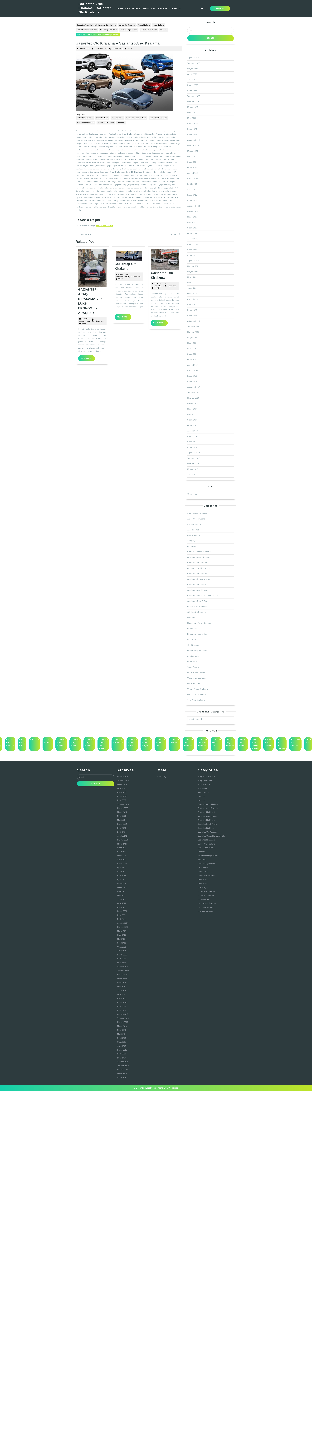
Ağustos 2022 (193, 206)
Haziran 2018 (193, 464)
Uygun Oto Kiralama (196, 694)
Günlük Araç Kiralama (129, 30)
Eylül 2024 (192, 134)
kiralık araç (192, 629)
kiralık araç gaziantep (197, 634)
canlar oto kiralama (10, 742)
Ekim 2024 (192, 129)
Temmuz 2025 (193, 96)
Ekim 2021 (192, 250)
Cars (127, 8)
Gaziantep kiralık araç (197, 574)
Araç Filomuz (193, 530)
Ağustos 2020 (193, 321)
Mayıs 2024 (192, 151)
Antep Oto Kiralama (127, 25)
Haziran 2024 (193, 145)
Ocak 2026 (192, 74)
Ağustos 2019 (193, 387)
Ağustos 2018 (193, 453)
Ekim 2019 (192, 376)
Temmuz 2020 (193, 327)
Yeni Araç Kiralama (196, 700)
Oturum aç (192, 494)
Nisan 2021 (192, 277)
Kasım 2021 (192, 244)
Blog (153, 8)
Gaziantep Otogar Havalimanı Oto (202, 596)
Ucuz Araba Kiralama (197, 672)
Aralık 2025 (192, 80)
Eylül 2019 (192, 381)
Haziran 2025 (193, 102)
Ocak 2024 (192, 167)
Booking (136, 8)
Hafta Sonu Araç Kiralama (281, 744)
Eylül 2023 (192, 184)
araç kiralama (159, 25)
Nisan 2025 (192, 113)
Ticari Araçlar (193, 667)
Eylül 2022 (192, 200)
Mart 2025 (191, 118)
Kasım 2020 (192, 305)
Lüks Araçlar (193, 639)
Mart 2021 (191, 283)
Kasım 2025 (192, 85)
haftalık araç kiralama (268, 742)
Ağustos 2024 (193, 140)
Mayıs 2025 (192, 107)
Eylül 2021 (192, 255)
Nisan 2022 (192, 217)
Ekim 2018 (192, 442)
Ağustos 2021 (193, 261)
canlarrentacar (100, 49)
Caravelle (34, 740)
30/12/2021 (159, 284)
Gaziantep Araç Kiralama (198, 557)
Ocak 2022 (192, 233)
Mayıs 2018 (192, 469)
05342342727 (222, 8)
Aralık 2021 (192, 239)
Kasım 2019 (192, 370)
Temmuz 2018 (193, 458)
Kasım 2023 (192, 178)
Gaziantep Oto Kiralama (198, 590)
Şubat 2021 (192, 288)
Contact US (175, 8)
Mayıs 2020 (192, 337)
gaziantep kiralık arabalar (198, 568)
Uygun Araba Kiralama (197, 689)
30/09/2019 (84, 49)
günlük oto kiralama (243, 742)
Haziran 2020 (193, 332)
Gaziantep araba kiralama (87, 30)
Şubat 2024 (192, 162)
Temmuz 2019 (193, 392)
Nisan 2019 (192, 409)
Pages (146, 8)
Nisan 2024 (192, 156)
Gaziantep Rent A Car (108, 30)
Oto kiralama (193, 645)
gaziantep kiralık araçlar (146, 742)
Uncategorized (193, 683)
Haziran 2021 (193, 266)
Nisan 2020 (192, 343)
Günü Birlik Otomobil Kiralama (255, 744)
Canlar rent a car (22, 742)
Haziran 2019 (193, 398)
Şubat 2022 (192, 228)
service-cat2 (193, 661)
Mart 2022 (191, 222)
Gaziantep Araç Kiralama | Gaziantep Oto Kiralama (95, 8)
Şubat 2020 (192, 354)
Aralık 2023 (192, 173)
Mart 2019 (191, 414)
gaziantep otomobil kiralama (202, 742)
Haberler (163, 30)
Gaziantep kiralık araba (198, 563)
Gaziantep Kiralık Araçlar (198, 579)
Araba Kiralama (144, 25)
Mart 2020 (191, 348)
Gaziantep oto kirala (174, 741)
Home (120, 8)
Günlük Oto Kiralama (149, 30)
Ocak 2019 (192, 425)
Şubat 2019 (192, 420)
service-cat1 (193, 656)
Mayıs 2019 (192, 403)
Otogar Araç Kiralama (197, 650)
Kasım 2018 (192, 436)
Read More (88, 359)
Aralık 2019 (192, 365)
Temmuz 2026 (193, 63)
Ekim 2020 (192, 310)
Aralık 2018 (192, 431)
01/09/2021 (122, 274)
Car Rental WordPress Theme (148, 1088)
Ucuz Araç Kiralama (196, 678)
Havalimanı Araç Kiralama (199, 623)
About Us (162, 8)
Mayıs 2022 (192, 211)
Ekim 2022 (192, 195)
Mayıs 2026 (192, 69)
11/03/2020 (86, 319)
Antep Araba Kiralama (197, 513)
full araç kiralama (48, 741)
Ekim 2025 (192, 91)
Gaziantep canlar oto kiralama (103, 744)
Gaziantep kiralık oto (196, 585)
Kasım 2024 (192, 124)
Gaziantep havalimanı (118, 741)
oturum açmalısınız (104, 226)
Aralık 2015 (192, 475)
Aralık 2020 (192, 299)
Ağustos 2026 (193, 58)
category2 (191, 546)
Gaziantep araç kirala (75, 742)
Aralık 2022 (192, 189)
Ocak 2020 (192, 359)
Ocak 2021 (192, 294)
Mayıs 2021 (192, 272)
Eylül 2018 (192, 447)
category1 (191, 541)
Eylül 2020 (192, 316)
